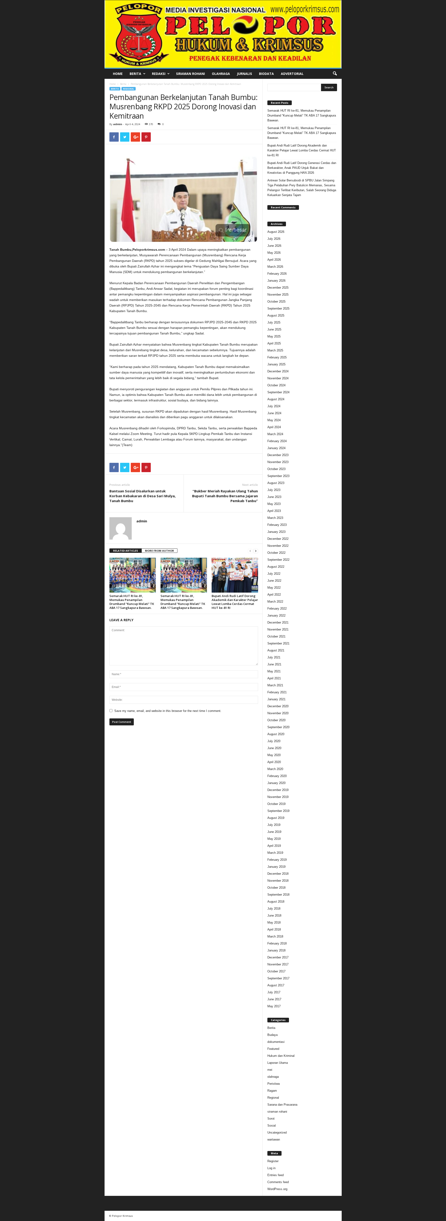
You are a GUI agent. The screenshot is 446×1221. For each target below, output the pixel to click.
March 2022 (275, 601)
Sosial (271, 1125)
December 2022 (278, 538)
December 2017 (278, 957)
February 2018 (277, 943)
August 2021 (275, 650)
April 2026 (274, 259)
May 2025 (274, 336)
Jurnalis (244, 73)
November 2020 (278, 713)
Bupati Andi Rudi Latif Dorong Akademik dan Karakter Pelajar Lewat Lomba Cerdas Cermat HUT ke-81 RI (235, 602)
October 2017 (276, 971)
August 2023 (275, 483)
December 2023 (278, 455)
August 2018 (275, 901)
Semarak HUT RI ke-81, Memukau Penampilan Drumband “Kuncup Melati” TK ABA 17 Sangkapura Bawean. (131, 602)
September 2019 (278, 811)
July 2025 (273, 322)
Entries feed (275, 1175)
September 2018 (278, 894)
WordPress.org (277, 1189)
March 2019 (275, 852)
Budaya (272, 1035)
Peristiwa (273, 1083)
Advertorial (292, 73)
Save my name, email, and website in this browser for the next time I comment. (167, 711)
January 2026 (276, 280)
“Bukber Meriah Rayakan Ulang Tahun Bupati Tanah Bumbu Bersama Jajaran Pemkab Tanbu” (225, 496)
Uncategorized (277, 1132)
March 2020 (275, 769)
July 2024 (273, 406)
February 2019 (277, 859)
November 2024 (278, 378)
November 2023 (278, 462)
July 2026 (273, 238)
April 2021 (274, 678)
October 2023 (276, 469)
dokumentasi (276, 1042)
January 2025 (276, 364)
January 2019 (276, 866)
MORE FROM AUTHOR (159, 550)
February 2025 (277, 357)
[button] (335, 74)
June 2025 (274, 329)
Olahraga (221, 73)
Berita (135, 73)
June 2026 (274, 245)
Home (118, 73)
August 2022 (275, 566)
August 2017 (275, 985)
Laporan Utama (277, 1062)
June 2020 (274, 748)
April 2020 (274, 762)
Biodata (266, 73)
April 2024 (274, 427)
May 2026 (274, 252)
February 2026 (277, 273)
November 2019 (278, 797)
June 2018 (274, 915)
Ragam (272, 1090)
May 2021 (274, 671)
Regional (128, 88)
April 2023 (274, 511)
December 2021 (278, 622)
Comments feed (278, 1182)
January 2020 (276, 783)
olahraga (273, 1076)
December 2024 (278, 371)
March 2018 (275, 936)
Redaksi (158, 73)
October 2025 (276, 301)
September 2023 (278, 476)
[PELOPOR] (223, 34)
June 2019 (274, 832)
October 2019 (276, 804)
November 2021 (278, 629)
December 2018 (278, 873)
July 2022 (273, 573)
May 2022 (274, 587)
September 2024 (278, 392)
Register (273, 1161)
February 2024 (277, 441)
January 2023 (276, 532)
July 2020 (273, 741)
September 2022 (278, 559)
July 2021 (273, 657)
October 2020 (276, 720)
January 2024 (276, 448)
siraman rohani (277, 1111)
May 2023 (274, 504)
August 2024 (275, 399)
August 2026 (275, 232)
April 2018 (274, 929)
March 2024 (275, 434)
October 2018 (276, 887)
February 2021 (277, 692)
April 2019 (274, 845)
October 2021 (276, 636)
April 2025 (274, 343)
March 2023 (275, 518)
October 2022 (276, 552)
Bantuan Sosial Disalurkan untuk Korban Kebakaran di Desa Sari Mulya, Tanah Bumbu (142, 496)
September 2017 (278, 978)
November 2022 (278, 545)
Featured (273, 1049)
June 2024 (274, 413)
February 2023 (277, 525)
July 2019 (273, 825)
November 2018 (278, 880)
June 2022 (274, 580)
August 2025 (275, 315)
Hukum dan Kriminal (281, 1056)
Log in (271, 1168)
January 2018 (276, 950)
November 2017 (278, 964)
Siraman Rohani (190, 73)
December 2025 (278, 287)
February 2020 (277, 776)
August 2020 (275, 734)
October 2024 (276, 385)
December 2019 (278, 790)
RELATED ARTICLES (125, 550)
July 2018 (273, 908)
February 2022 (277, 608)
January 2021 (276, 699)
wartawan (273, 1139)
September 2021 (278, 643)
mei (269, 1069)
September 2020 (278, 727)
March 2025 (275, 350)
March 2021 (275, 685)
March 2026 (275, 266)
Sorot (271, 1118)
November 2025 (278, 294)
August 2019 (275, 818)
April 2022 (274, 594)
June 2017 (274, 999)
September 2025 (278, 308)
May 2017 (274, 1006)
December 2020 (278, 706)
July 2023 (273, 490)
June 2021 (274, 664)
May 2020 (274, 755)
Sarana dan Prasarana (282, 1104)
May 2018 (274, 922)
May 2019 (274, 839)
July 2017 (273, 992)
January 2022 (276, 615)
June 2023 (274, 497)
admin (117, 124)
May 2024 (274, 420)
